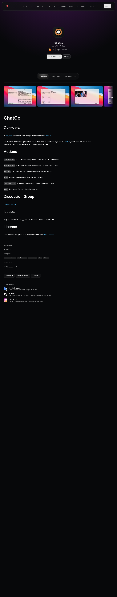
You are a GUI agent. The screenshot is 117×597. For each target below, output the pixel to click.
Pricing (91, 6)
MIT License (48, 234)
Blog (83, 6)
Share (66, 57)
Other (46, 258)
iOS (43, 6)
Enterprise (73, 6)
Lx (53, 50)
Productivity (32, 258)
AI (38, 6)
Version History (70, 76)
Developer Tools (10, 258)
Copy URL (36, 275)
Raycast (9, 135)
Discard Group (10, 204)
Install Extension (54, 57)
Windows (52, 6)
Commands (56, 76)
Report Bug (9, 275)
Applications (22, 258)
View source (10, 267)
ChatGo (47, 135)
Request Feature (22, 275)
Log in (107, 6)
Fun (40, 258)
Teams (63, 6)
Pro (32, 6)
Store (25, 6)
